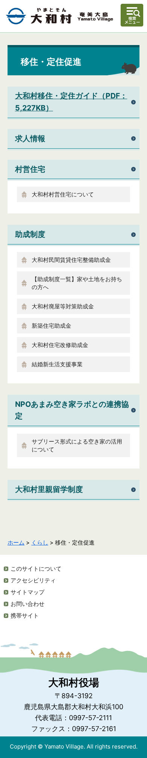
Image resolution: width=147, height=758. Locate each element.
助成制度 (30, 234)
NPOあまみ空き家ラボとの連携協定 (72, 410)
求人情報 (30, 138)
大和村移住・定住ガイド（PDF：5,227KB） (71, 101)
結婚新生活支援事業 (57, 364)
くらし (39, 542)
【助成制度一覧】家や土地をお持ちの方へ (77, 283)
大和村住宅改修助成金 (60, 345)
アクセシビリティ (33, 580)
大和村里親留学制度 (49, 489)
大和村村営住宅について (63, 194)
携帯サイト (25, 615)
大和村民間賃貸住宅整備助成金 (71, 259)
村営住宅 (30, 169)
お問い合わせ (27, 603)
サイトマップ (27, 592)
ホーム (16, 542)
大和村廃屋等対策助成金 (63, 306)
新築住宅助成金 (51, 325)
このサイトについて (36, 568)
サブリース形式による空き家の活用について (77, 445)
